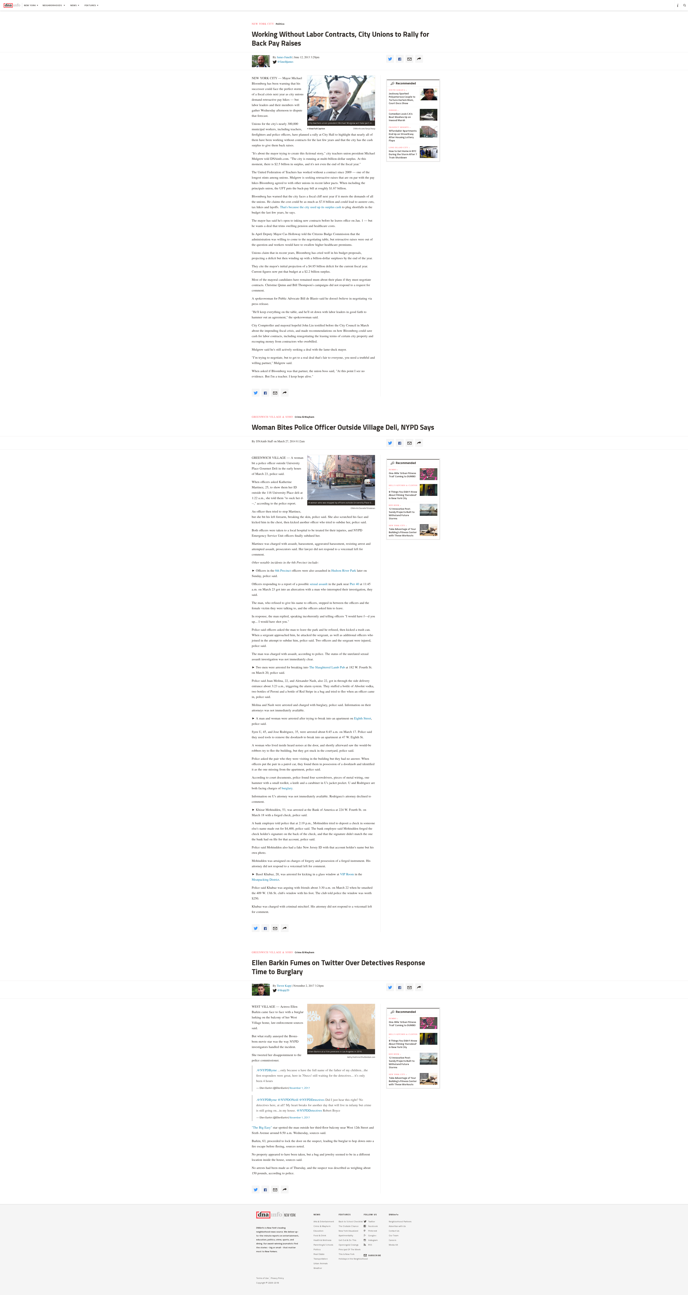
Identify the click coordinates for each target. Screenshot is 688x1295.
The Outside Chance (349, 1226)
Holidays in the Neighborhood (353, 1258)
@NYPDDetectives (311, 1099)
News (73, 5)
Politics (280, 23)
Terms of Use (262, 1278)
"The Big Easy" (262, 1127)
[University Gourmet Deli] (341, 477)
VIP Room (347, 874)
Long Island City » (399, 147)
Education (318, 1230)
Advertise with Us (397, 1226)
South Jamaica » (398, 90)
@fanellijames (285, 61)
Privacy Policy (277, 1278)
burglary (287, 788)
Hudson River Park (343, 570)
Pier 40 (354, 584)
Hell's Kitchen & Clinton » (403, 486)
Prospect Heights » (400, 127)
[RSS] (365, 1244)
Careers (392, 1240)
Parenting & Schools (323, 1244)
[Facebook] (365, 1226)
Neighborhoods (53, 5)
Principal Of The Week (350, 1249)
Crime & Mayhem (304, 416)
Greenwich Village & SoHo (272, 416)
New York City (263, 23)
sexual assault (319, 584)
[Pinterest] (364, 1230)
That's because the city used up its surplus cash (310, 207)
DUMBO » (393, 469)
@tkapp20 (283, 990)
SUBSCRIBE (374, 1255)
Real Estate (319, 1254)
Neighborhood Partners (400, 1221)
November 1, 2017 (300, 1088)
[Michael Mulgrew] (341, 98)
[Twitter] (365, 1221)
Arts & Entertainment (324, 1221)
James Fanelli (284, 57)
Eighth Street (362, 718)
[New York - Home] (12, 5)
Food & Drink (320, 1235)
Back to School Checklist (351, 1221)
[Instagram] (365, 1240)
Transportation (321, 1258)
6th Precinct (283, 570)
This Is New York (346, 1254)
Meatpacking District (265, 879)
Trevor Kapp (284, 985)
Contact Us (394, 1230)
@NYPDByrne (267, 1070)
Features (90, 5)
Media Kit (393, 1244)
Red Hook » (395, 505)
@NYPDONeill (288, 1099)
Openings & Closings (348, 1244)
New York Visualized (348, 1230)
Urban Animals (321, 1263)
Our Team (393, 1235)
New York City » (398, 525)
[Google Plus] (365, 1235)
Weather (318, 1268)
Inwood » (394, 110)
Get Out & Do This (347, 1240)
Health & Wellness (322, 1240)
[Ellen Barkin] (341, 1026)
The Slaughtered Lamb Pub (327, 667)
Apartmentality (346, 1235)
